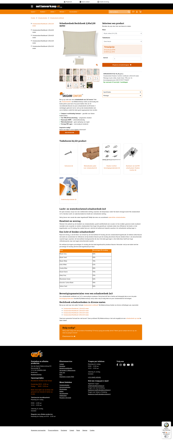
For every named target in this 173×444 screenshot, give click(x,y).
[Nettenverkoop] (49, 6)
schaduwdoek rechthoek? (91, 305)
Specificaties (107, 92)
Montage (106, 95)
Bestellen (62, 366)
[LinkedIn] (132, 364)
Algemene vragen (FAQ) (66, 377)
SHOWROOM (69, 132)
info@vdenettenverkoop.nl (96, 386)
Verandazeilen (63, 393)
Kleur (104, 30)
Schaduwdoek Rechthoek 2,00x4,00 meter (43, 31)
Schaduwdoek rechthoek (57, 18)
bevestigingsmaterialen (66, 298)
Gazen (33, 12)
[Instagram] (121, 364)
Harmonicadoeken (64, 387)
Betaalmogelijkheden (65, 368)
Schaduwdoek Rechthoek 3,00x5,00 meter (43, 42)
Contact (61, 364)
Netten (62, 12)
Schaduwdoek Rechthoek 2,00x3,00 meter (43, 25)
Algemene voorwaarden (38, 430)
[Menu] (32, 6)
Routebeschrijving (36, 374)
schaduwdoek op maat (132, 318)
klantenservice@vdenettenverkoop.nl (99, 390)
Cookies (92, 430)
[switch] (166, 436)
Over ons (62, 372)
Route (78, 430)
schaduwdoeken (66, 102)
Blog (60, 374)
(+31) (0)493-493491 (94, 377)
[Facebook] (117, 364)
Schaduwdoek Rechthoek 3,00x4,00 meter (43, 36)
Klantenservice (67, 336)
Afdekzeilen (63, 395)
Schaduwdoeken (42, 18)
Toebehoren (106, 38)
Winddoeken (63, 389)
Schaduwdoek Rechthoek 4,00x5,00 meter (43, 47)
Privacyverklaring (53, 430)
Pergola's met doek (65, 398)
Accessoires (73, 12)
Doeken (42, 12)
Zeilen (52, 12)
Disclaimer (64, 430)
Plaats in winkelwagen (120, 65)
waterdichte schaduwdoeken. (117, 217)
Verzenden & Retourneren (67, 370)
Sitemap (84, 430)
